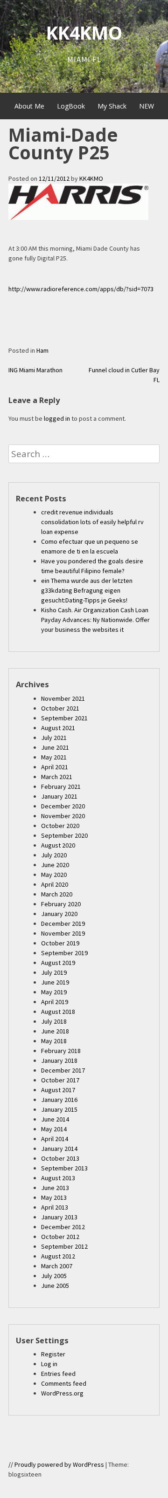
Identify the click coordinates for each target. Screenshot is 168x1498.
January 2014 (59, 1148)
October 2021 (60, 708)
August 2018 (58, 1011)
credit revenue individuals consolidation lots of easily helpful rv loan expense (92, 522)
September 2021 (64, 718)
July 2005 (54, 1276)
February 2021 (61, 786)
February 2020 (61, 904)
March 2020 (56, 894)
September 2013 (64, 1168)
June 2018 (55, 1031)
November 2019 (63, 933)
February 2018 (61, 1051)
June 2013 (55, 1187)
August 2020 (58, 845)
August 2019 (58, 962)
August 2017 (58, 1090)
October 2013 (60, 1158)
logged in (57, 418)
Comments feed (63, 1383)
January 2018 (59, 1060)
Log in (49, 1364)
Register (53, 1354)
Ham (42, 350)
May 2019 (54, 992)
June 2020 (55, 865)
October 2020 (60, 825)
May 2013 (54, 1197)
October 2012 (60, 1236)
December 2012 (63, 1227)
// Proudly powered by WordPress (56, 1464)
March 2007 (56, 1266)
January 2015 (59, 1109)
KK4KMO (84, 33)
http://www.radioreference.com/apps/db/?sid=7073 (81, 289)
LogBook (71, 106)
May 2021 (54, 757)
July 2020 (54, 855)
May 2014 (54, 1129)
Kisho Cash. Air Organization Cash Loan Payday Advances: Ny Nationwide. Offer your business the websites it (95, 620)
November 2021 (63, 698)
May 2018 (54, 1041)
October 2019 (60, 943)
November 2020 (63, 816)
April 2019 (54, 1002)
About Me (29, 106)
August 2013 (58, 1178)
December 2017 (63, 1070)
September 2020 (64, 835)
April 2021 (54, 767)
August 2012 (58, 1256)
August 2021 (58, 728)
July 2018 (54, 1021)
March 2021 (56, 777)
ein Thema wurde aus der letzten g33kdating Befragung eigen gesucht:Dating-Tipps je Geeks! (87, 590)
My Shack (112, 106)
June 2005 (55, 1285)
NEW (146, 106)
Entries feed (58, 1373)
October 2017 (60, 1080)
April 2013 (54, 1207)
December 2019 (63, 923)
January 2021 (59, 796)
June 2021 (55, 747)
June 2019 (55, 982)
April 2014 (54, 1139)
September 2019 (64, 953)
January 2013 (59, 1217)
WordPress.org (62, 1393)
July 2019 (54, 972)
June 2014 (55, 1119)
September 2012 (64, 1246)
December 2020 (63, 806)
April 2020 (54, 884)
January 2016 (59, 1099)
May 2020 (54, 874)
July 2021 (54, 737)
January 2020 (59, 914)
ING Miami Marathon (35, 370)
